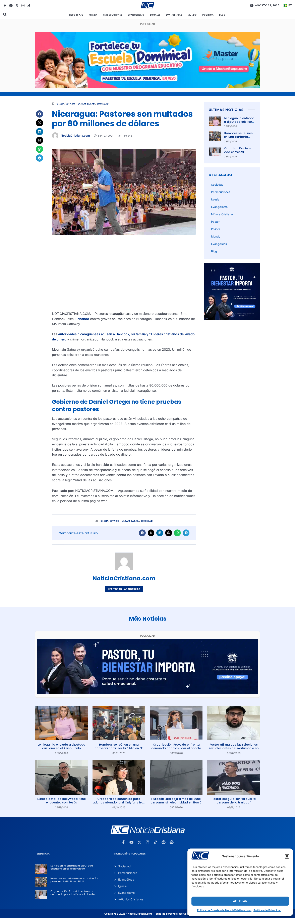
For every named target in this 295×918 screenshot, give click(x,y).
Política (208, 14)
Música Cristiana (222, 214)
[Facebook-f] (5, 5)
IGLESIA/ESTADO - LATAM (71, 103)
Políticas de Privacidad (267, 910)
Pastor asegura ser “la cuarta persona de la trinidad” (234, 800)
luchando (82, 319)
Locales (155, 14)
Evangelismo (136, 14)
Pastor (215, 221)
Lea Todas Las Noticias (124, 589)
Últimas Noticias (226, 109)
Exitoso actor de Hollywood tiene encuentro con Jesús (61, 800)
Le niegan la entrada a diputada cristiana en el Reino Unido (239, 121)
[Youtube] (11, 5)
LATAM (91, 103)
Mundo (192, 14)
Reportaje (76, 14)
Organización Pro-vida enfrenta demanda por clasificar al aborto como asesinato (176, 748)
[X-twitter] (17, 5)
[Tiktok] (29, 5)
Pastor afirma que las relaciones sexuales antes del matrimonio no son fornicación (234, 748)
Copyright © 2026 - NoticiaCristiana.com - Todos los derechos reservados (147, 913)
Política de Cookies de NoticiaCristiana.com (224, 910)
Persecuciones (112, 14)
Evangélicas (174, 14)
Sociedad (103, 103)
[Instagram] (23, 5)
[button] (287, 856)
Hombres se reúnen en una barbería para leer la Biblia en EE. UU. (239, 138)
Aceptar (240, 901)
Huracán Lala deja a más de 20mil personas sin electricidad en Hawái (176, 800)
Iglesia (92, 14)
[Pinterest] (164, 842)
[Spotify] (172, 842)
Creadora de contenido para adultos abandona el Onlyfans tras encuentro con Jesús (119, 802)
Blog (222, 14)
